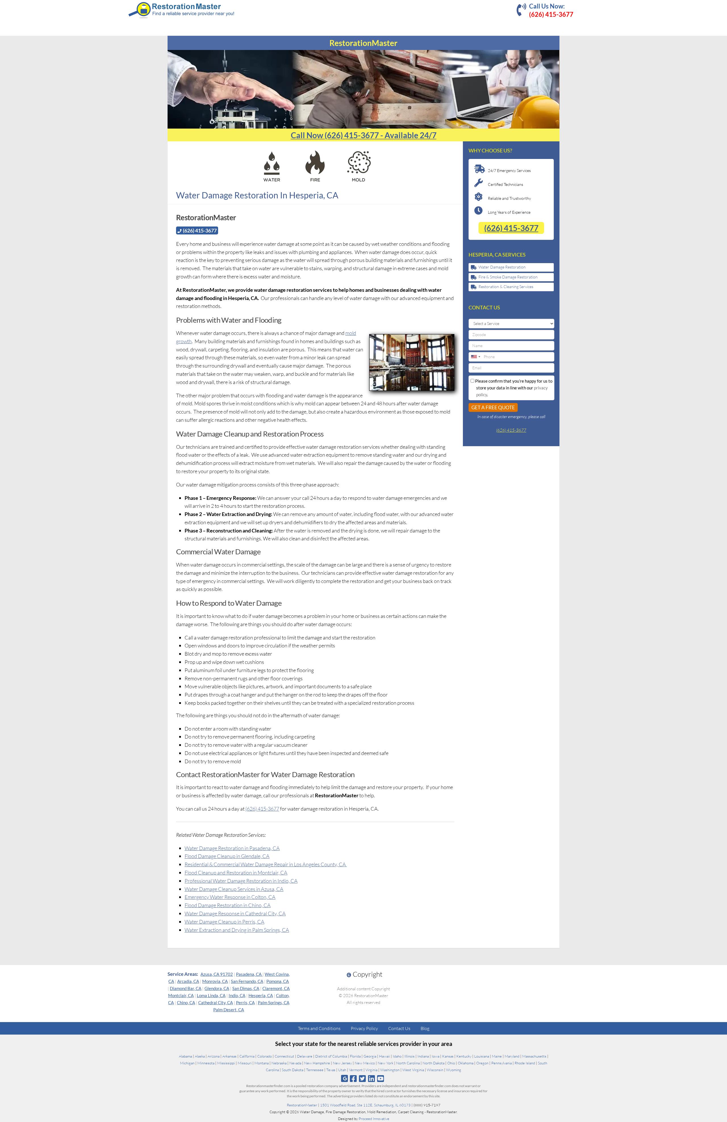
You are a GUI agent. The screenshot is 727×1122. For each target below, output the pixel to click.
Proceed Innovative (374, 1118)
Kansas (448, 1056)
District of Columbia (331, 1056)
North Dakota (433, 1063)
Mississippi (226, 1063)
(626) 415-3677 (262, 809)
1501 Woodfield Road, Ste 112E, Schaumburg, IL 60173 (365, 1105)
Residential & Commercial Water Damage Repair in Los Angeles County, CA (266, 864)
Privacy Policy (364, 1028)
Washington (390, 1070)
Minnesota (205, 1063)
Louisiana (481, 1056)
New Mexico (365, 1063)
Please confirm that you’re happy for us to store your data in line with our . (513, 387)
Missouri (245, 1063)
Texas (330, 1070)
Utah (342, 1070)
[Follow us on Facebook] (353, 1078)
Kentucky (463, 1056)
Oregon (482, 1063)
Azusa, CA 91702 (216, 974)
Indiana (423, 1056)
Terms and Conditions (319, 1028)
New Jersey (342, 1063)
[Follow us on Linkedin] (371, 1078)
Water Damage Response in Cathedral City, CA (235, 913)
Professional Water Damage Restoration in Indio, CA (241, 881)
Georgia (370, 1056)
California (246, 1056)
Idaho (397, 1056)
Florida (355, 1056)
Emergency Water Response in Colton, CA (230, 897)
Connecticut (284, 1056)
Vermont (356, 1070)
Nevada (295, 1063)
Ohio (451, 1063)
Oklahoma (465, 1063)
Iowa (435, 1056)
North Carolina (408, 1063)
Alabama (185, 1056)
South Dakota (292, 1070)
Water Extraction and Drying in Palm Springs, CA (237, 930)
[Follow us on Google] (344, 1078)
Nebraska (279, 1063)
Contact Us (399, 1028)
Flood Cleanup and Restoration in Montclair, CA (236, 872)
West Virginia (413, 1070)
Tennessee (314, 1070)
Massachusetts (534, 1056)
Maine (497, 1056)
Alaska (200, 1056)
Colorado (264, 1056)
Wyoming (453, 1070)
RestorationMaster (302, 1105)
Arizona (214, 1056)
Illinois (409, 1056)
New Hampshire (317, 1063)
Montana (261, 1063)
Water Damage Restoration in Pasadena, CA (232, 848)
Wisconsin (435, 1070)
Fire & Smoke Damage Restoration (508, 276)
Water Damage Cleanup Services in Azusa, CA (234, 889)
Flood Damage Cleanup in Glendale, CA (227, 856)
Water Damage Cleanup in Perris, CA (224, 921)
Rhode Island (525, 1063)
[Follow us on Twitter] (362, 1078)
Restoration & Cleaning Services (506, 286)
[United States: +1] (475, 356)
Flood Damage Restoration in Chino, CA (228, 905)
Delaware (304, 1056)
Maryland (512, 1056)
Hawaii (384, 1056)
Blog (425, 1028)
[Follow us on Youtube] (381, 1078)
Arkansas (229, 1056)
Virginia (371, 1070)
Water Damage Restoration (502, 267)
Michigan (187, 1063)
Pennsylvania (501, 1063)
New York (385, 1063)
